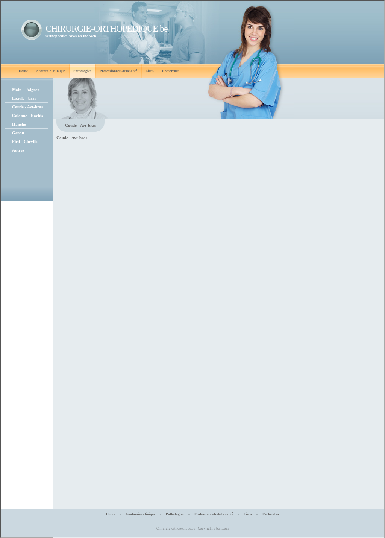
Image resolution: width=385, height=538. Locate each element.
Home (23, 71)
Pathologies (82, 71)
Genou (18, 133)
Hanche (19, 124)
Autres (18, 150)
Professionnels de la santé (118, 71)
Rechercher (170, 71)
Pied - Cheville (25, 141)
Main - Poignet (25, 89)
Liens (150, 71)
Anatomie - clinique (50, 71)
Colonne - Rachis (27, 115)
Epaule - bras (24, 98)
